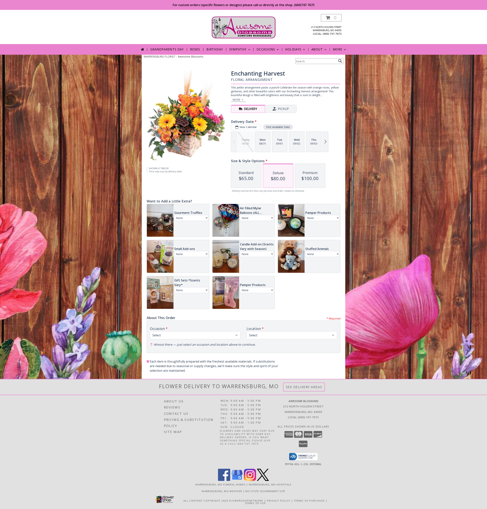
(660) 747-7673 (332, 34)
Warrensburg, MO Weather (222, 491)
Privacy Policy (278, 500)
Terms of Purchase (309, 500)
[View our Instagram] (250, 480)
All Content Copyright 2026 (205, 500)
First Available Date (278, 127)
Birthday (214, 49)
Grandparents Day (167, 49)
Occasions (266, 49)
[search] (340, 61)
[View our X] (263, 480)
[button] (331, 17)
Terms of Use (255, 503)
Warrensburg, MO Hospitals (270, 484)
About (317, 49)
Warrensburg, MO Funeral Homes (220, 484)
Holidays (293, 49)
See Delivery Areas (304, 387)
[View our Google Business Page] (237, 480)
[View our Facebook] (224, 480)
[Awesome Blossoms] (243, 27)
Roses (195, 49)
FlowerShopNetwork (246, 500)
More (337, 49)
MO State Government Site (265, 491)
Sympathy (238, 49)
